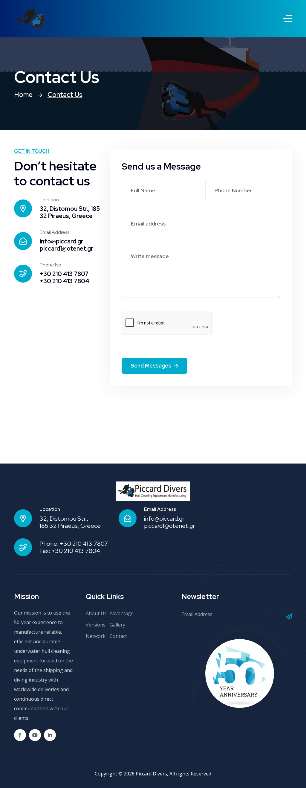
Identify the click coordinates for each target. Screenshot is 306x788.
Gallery (117, 624)
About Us (96, 613)
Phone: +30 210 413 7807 (73, 544)
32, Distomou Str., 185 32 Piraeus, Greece (70, 212)
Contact (118, 636)
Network (95, 636)
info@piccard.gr (61, 241)
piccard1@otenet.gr (66, 248)
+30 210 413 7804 (64, 281)
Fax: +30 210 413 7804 (69, 551)
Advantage (122, 613)
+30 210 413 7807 (64, 274)
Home (23, 94)
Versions (95, 624)
